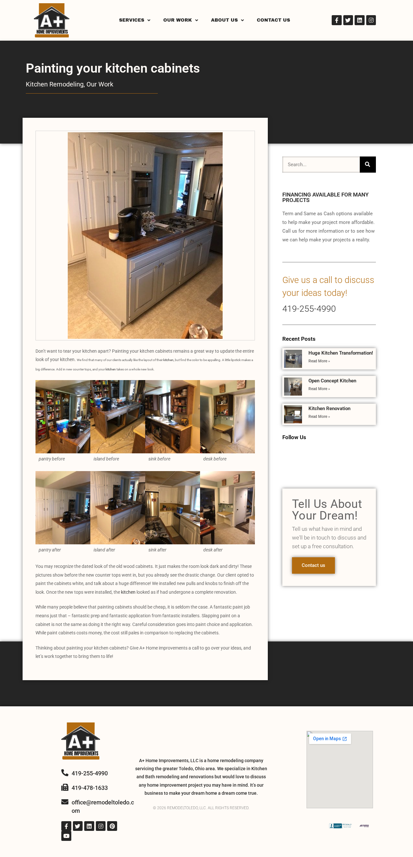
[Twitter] (348, 20)
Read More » (319, 361)
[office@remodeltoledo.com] (64, 801)
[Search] (368, 164)
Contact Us (273, 20)
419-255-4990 (309, 309)
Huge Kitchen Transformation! (340, 353)
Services (131, 20)
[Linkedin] (360, 20)
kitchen (168, 360)
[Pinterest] (112, 826)
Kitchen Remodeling (55, 84)
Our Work (177, 20)
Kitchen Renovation (329, 408)
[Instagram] (371, 20)
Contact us (313, 565)
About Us (224, 20)
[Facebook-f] (337, 20)
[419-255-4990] (64, 772)
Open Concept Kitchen (332, 381)
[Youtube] (66, 836)
